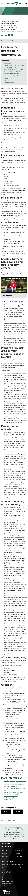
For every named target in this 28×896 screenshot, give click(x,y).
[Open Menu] (2, 3)
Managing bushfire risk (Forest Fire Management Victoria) (14, 793)
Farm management (12, 22)
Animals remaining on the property (14, 76)
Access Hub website (17, 868)
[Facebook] (9, 35)
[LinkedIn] (12, 35)
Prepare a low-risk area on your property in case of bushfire (13, 70)
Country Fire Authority (15, 148)
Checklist (6, 80)
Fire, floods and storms (8, 25)
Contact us (18, 856)
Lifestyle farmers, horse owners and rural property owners (14, 66)
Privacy (4, 853)
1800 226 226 (8, 800)
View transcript (7, 295)
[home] (14, 4)
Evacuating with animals (11, 73)
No (19, 812)
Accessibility (19, 850)
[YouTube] (9, 846)
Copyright (5, 850)
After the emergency (10, 78)
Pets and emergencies (11, 786)
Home (3, 22)
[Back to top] (22, 890)
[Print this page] (6, 35)
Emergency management (8, 23)
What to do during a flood (9, 27)
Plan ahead (7, 63)
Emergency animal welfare (9, 29)
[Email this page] (2, 35)
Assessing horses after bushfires (14, 785)
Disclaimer (5, 856)
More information (9, 83)
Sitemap (17, 853)
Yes (7, 812)
